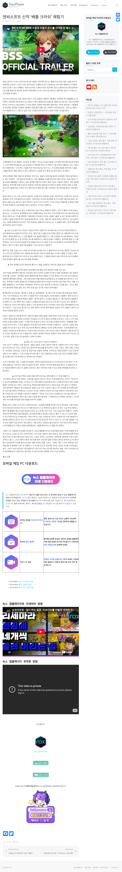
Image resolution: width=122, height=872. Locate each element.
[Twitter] (118, 19)
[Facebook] (118, 14)
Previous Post (21, 851)
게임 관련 (63, 5)
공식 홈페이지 (53, 5)
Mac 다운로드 (112, 52)
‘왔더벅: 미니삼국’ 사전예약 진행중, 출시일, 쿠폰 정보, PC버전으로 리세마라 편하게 (101, 179)
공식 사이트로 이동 (26, 581)
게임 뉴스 (16, 842)
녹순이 (18, 21)
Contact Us (94, 5)
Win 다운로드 (95, 52)
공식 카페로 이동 (25, 584)
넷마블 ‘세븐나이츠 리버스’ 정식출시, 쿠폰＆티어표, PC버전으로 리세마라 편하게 (101, 189)
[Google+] (118, 22)
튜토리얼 (74, 5)
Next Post (58, 851)
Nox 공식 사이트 (40, 752)
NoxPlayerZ (83, 5)
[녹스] (21, 5)
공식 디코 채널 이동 (26, 587)
